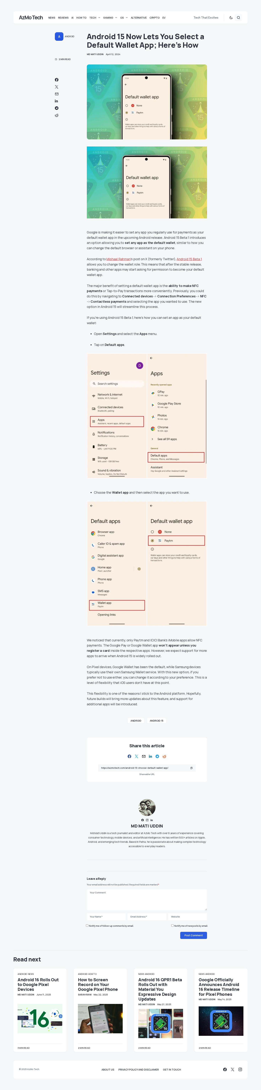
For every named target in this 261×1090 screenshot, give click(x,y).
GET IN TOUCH (172, 1069)
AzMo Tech (31, 17)
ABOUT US (108, 1069)
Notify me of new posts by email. (191, 925)
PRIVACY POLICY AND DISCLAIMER (138, 1069)
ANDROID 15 (157, 720)
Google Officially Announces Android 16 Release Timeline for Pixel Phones (219, 987)
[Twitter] (232, 1069)
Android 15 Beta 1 (189, 259)
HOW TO (92, 974)
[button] (231, 17)
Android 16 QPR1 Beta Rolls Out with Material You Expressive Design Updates (160, 989)
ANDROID (69, 36)
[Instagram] (240, 1069)
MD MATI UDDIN (147, 825)
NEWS (31, 974)
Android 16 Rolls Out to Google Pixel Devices (38, 984)
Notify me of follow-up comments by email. (111, 925)
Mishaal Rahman (118, 259)
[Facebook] (225, 1069)
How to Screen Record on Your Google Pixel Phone (98, 984)
